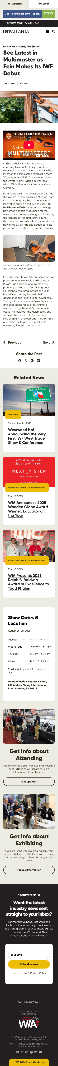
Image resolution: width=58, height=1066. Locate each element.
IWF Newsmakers (14, 46)
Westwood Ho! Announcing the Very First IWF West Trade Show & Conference (27, 436)
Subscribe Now (29, 964)
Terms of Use (19, 973)
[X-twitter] (22, 1052)
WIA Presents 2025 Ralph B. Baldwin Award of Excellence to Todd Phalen (28, 582)
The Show (33, 46)
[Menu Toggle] (47, 31)
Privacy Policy (38, 973)
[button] (20, 360)
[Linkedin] (35, 1052)
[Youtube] (40, 1052)
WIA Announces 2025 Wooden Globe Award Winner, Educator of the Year (28, 509)
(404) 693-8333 (34, 1047)
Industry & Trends (17, 487)
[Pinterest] (31, 1052)
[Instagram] (26, 1052)
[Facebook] (17, 1052)
